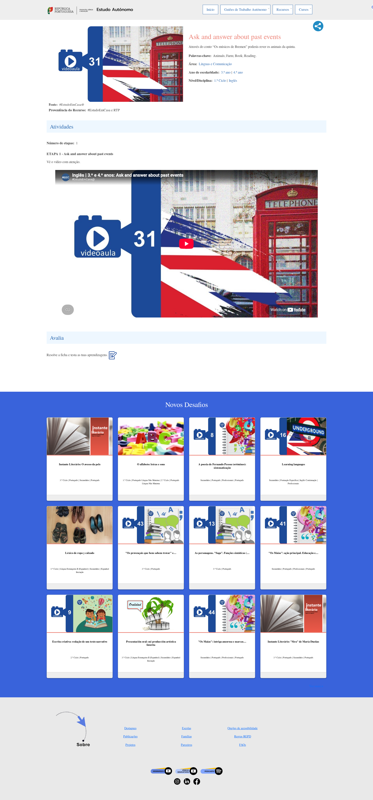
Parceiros (186, 745)
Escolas (186, 728)
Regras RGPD (242, 736)
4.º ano (238, 72)
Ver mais (315, 686)
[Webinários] (161, 771)
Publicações (130, 736)
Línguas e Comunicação (215, 63)
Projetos (130, 745)
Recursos (283, 9)
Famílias (186, 736)
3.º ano (226, 72)
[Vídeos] (186, 771)
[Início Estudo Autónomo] (70, 10)
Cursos (303, 9)
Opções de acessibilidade (243, 728)
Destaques (130, 728)
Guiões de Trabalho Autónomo (245, 9)
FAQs (242, 745)
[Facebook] (196, 781)
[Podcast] (212, 771)
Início (210, 9)
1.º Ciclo (220, 80)
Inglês (233, 80)
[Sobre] (74, 729)
